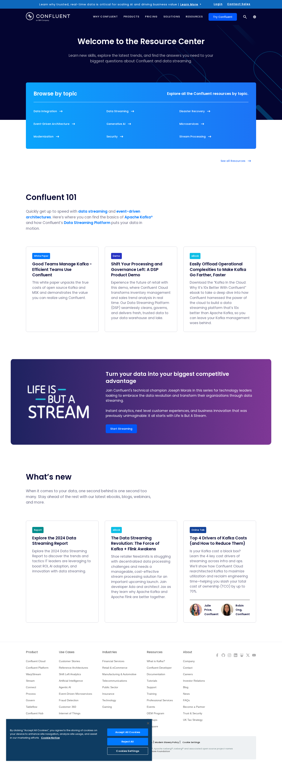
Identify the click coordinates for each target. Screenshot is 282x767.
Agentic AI (65, 687)
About (187, 652)
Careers (188, 674)
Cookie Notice (50, 738)
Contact (187, 667)
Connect (31, 687)
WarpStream (33, 674)
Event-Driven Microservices (75, 693)
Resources (154, 652)
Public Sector (110, 687)
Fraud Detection (68, 700)
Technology (109, 700)
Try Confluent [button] (222, 17)
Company (189, 661)
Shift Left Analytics (70, 674)
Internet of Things (69, 713)
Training (152, 693)
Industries (109, 652)
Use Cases (66, 652)
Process (31, 693)
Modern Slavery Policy (167, 742)
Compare (152, 726)
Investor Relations (194, 680)
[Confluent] (48, 16)
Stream (30, 680)
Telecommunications (114, 680)
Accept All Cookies (127, 732)
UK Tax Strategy (193, 719)
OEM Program (155, 713)
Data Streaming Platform (87, 222)
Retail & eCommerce (114, 667)
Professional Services (160, 700)
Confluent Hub (34, 713)
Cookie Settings (191, 742)
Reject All (127, 741)
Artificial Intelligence (71, 680)
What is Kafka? (156, 661)
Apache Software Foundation (153, 751)
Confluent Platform (37, 667)
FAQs (186, 700)
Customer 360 (67, 706)
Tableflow (31, 706)
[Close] (148, 723)
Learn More (189, 4)
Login (218, 4)
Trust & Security (192, 713)
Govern (30, 700)
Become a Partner (194, 706)
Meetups (152, 719)
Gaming (107, 706)
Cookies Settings (127, 751)
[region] (79, 740)
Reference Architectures (73, 667)
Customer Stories (69, 661)
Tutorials (152, 680)
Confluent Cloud (35, 661)
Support (151, 687)
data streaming (92, 211)
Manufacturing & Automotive (119, 674)
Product (32, 652)
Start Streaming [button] (121, 429)
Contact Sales (238, 4)
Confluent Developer (159, 667)
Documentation (156, 674)
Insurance (108, 693)
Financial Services (113, 661)
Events (151, 706)
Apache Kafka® (139, 217)
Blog (185, 687)
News (186, 693)
